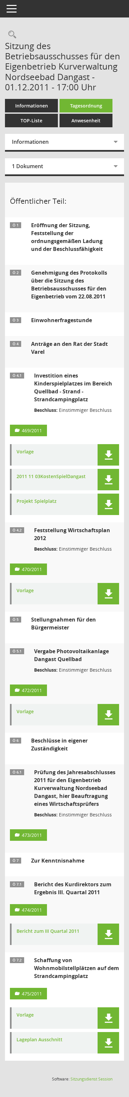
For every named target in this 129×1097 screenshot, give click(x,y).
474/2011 (32, 910)
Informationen (31, 106)
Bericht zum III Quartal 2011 (48, 931)
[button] (108, 455)
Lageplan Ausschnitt (40, 1040)
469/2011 (32, 430)
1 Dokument (27, 166)
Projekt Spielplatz (37, 501)
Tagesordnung (86, 106)
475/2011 (32, 993)
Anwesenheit (86, 120)
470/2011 (32, 569)
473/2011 (32, 835)
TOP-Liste (31, 120)
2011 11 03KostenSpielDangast (51, 476)
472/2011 (32, 690)
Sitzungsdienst (91, 1079)
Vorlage (25, 452)
